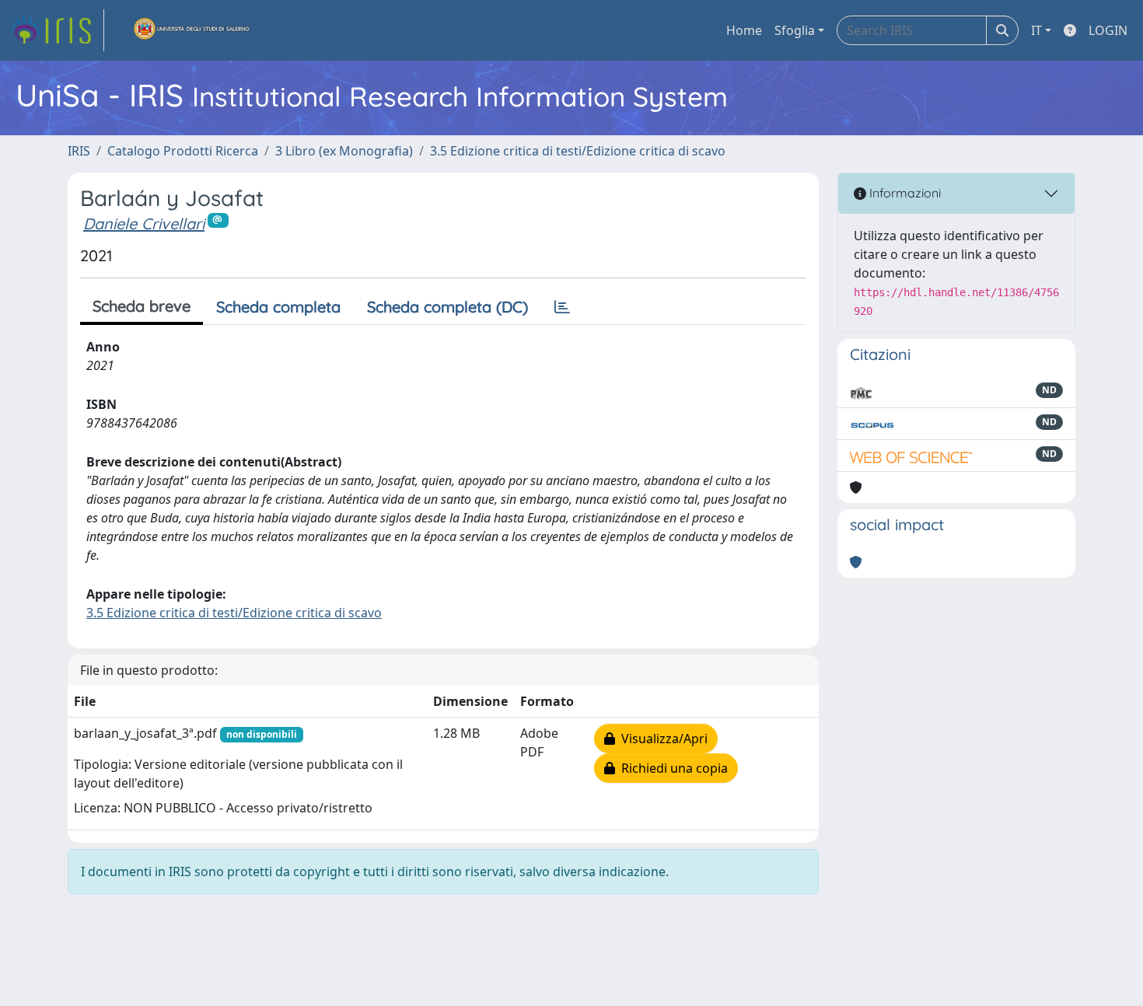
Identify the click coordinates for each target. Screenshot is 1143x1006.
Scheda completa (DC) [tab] (447, 306)
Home (744, 30)
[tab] (562, 307)
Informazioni (903, 193)
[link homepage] (56, 30)
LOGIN (1108, 30)
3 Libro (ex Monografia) (344, 150)
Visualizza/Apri (661, 738)
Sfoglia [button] (794, 30)
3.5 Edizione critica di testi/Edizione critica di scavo (577, 150)
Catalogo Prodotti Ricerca (182, 150)
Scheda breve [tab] (141, 306)
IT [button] (1036, 30)
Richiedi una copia (671, 768)
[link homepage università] (192, 30)
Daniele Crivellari (143, 223)
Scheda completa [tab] (278, 306)
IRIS (79, 150)
